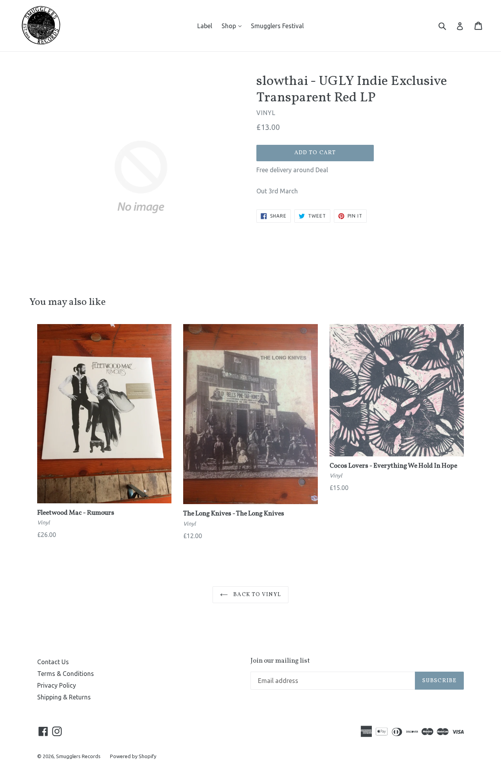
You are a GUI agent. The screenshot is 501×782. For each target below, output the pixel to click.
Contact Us (53, 661)
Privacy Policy (56, 685)
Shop (233, 25)
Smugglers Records (78, 756)
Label (204, 25)
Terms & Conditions (65, 673)
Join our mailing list (280, 661)
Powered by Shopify (133, 756)
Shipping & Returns (64, 697)
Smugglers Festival (277, 25)
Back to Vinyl (256, 594)
